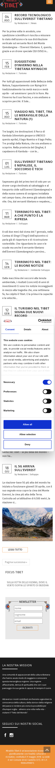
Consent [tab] (10, 329)
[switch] (47, 391)
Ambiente (35, 270)
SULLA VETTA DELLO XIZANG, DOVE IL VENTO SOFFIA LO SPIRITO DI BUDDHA (28, 584)
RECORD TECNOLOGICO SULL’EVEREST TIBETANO (34, 17)
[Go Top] (47, 750)
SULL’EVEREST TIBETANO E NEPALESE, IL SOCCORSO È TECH (34, 165)
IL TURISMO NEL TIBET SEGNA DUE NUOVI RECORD (32, 312)
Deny (27, 444)
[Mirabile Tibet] (27, 4)
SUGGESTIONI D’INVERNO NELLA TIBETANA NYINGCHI (31, 65)
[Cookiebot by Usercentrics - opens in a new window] (38, 321)
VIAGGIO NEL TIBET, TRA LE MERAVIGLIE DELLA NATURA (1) (33, 115)
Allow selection (27, 434)
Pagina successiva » (16, 562)
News (34, 23)
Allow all (27, 424)
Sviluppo (23, 223)
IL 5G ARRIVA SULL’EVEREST (25, 468)
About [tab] (45, 329)
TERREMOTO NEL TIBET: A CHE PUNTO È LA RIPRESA (33, 215)
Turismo (23, 73)
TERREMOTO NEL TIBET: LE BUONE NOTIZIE (33, 264)
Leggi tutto (15, 549)
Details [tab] (27, 329)
